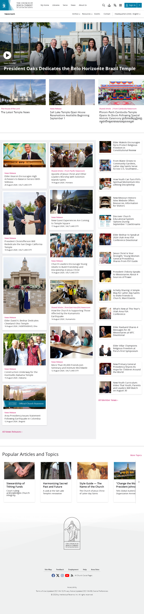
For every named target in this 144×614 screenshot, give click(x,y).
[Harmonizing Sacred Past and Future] (56, 478)
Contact (107, 14)
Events (97, 14)
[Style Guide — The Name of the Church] (92, 478)
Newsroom (9, 14)
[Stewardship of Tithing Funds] (19, 478)
